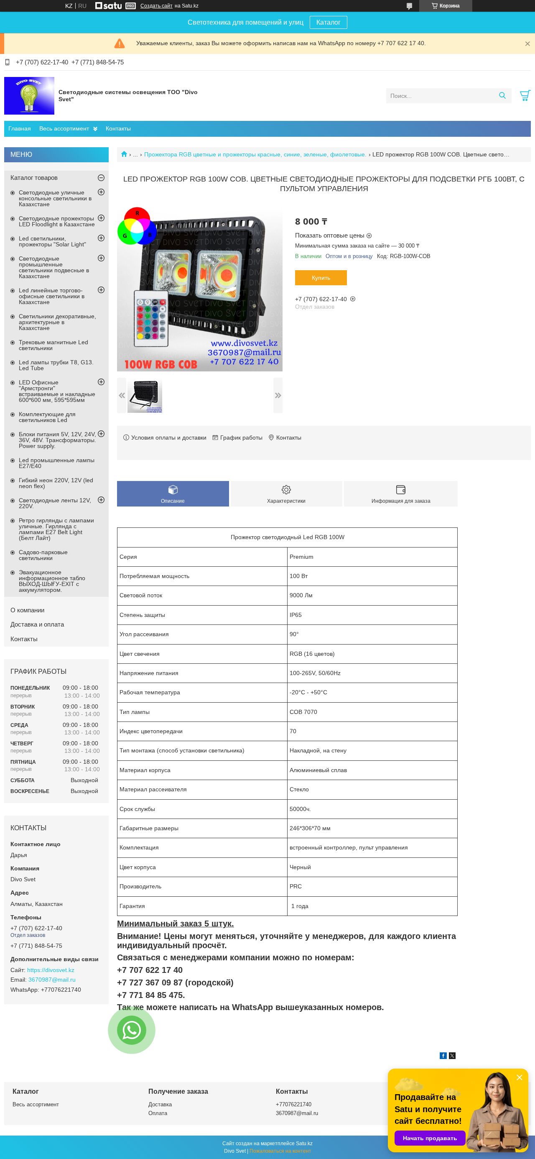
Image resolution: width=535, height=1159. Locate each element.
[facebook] (443, 1057)
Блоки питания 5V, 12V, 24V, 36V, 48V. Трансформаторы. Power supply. (57, 440)
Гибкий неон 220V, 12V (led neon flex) (56, 483)
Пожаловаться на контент (280, 1151)
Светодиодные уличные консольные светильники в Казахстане (55, 198)
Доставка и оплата (37, 624)
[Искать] (502, 95)
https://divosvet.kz (50, 970)
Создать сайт (156, 6)
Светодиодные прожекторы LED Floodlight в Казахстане (57, 221)
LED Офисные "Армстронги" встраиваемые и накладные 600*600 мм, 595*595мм (57, 391)
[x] (452, 1057)
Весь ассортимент (64, 128)
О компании (27, 610)
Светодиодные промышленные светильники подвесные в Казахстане (54, 267)
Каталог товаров (34, 177)
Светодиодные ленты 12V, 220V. (55, 503)
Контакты (118, 128)
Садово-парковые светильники (43, 555)
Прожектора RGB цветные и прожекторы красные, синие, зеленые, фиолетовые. (255, 154)
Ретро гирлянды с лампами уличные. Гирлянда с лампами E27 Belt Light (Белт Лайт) (56, 529)
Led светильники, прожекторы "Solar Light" (52, 241)
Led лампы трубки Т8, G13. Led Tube (56, 365)
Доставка (160, 1104)
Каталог (328, 22)
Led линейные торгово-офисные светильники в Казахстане (51, 296)
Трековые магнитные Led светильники (53, 345)
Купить (321, 277)
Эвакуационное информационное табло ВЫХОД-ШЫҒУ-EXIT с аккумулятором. (52, 581)
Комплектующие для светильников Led (47, 417)
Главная (19, 128)
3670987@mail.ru (52, 979)
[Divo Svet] (29, 95)
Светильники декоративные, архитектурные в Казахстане (57, 322)
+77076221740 (293, 1104)
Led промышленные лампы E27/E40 (56, 463)
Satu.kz (304, 1143)
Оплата (157, 1113)
